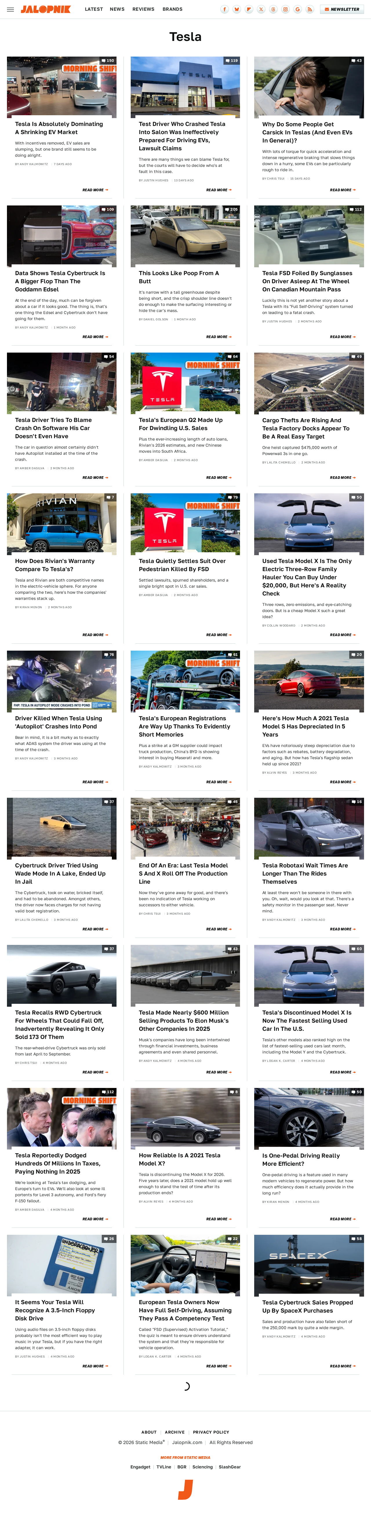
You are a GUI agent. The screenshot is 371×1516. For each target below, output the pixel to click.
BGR (181, 1466)
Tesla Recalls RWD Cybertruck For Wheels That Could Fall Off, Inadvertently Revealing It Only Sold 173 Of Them (59, 1024)
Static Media (149, 1442)
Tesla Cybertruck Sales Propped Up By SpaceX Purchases (307, 1306)
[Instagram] (285, 9)
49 (359, 356)
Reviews (143, 9)
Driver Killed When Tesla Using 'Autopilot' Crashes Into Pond (58, 722)
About (149, 1432)
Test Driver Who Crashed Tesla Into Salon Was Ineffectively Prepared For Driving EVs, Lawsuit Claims (182, 136)
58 (359, 1239)
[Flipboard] (249, 9)
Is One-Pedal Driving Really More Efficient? (301, 1159)
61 (235, 655)
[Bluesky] (236, 9)
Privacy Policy (211, 1432)
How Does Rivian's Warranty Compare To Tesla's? (55, 565)
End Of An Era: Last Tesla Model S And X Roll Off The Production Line (183, 873)
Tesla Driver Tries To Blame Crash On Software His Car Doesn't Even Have (53, 428)
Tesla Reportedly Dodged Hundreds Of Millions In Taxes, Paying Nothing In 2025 (58, 1163)
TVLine (164, 1466)
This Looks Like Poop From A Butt (179, 277)
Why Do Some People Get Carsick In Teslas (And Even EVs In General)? (307, 132)
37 (112, 802)
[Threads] (273, 9)
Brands (173, 9)
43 (359, 60)
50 (359, 497)
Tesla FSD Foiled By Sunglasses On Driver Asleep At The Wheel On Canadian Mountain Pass (307, 281)
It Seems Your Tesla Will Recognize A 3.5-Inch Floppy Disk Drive (55, 1310)
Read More (93, 190)
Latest (94, 9)
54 (111, 356)
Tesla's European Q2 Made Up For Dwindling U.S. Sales (181, 424)
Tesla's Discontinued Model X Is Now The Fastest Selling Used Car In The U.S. (307, 1020)
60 (359, 949)
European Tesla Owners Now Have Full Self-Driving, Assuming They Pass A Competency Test (185, 1310)
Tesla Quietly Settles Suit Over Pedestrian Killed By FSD (182, 565)
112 (358, 209)
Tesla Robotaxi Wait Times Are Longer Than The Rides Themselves (305, 873)
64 (235, 356)
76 (112, 655)
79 (235, 497)
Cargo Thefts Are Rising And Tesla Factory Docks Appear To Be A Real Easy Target (306, 428)
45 (235, 802)
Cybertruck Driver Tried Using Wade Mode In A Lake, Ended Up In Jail (60, 873)
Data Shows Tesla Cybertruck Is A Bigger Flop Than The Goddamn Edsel (60, 281)
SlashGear (230, 1466)
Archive (175, 1432)
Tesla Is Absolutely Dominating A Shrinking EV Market (59, 128)
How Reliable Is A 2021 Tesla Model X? (180, 1159)
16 (359, 802)
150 (110, 60)
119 (234, 60)
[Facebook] (224, 9)
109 (110, 209)
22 (235, 1239)
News (117, 9)
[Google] (297, 9)
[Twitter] (261, 9)
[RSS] (309, 9)
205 (234, 209)
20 (359, 655)
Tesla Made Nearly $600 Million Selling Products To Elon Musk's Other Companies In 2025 (184, 1020)
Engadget (140, 1466)
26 (111, 1239)
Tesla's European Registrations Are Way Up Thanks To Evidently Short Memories (184, 726)
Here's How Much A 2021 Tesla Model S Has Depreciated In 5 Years (305, 726)
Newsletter (345, 9)
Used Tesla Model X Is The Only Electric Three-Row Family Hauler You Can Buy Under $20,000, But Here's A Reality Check (307, 577)
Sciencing (202, 1466)
